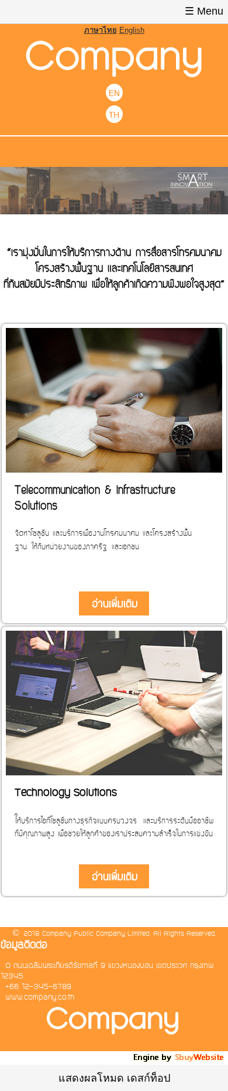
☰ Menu (204, 11)
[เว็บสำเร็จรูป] (179, 1060)
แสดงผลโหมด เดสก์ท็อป (114, 1078)
